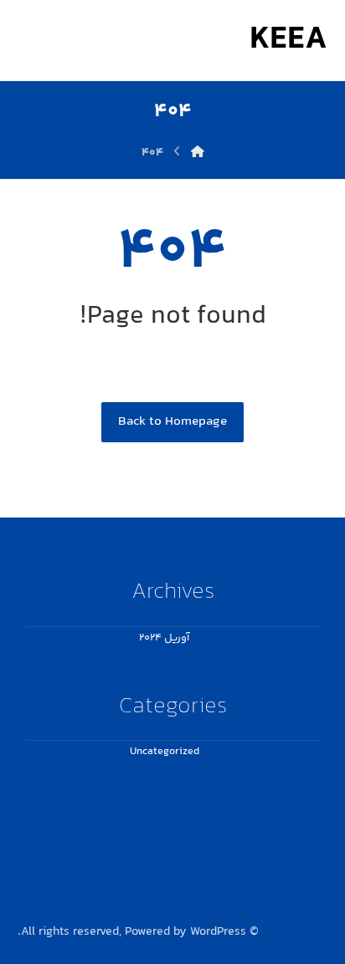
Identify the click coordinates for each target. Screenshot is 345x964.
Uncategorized (164, 751)
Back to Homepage (172, 421)
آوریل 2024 (164, 638)
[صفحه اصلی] (197, 153)
